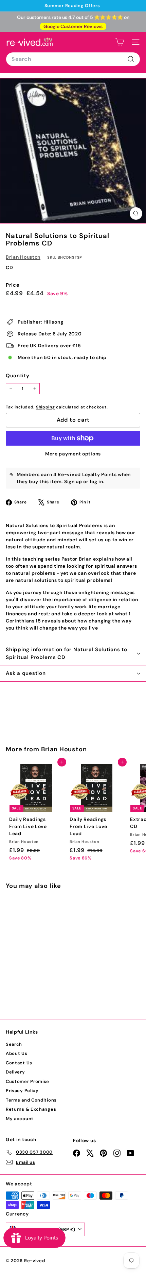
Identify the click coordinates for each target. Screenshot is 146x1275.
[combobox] (73, 59)
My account (20, 1118)
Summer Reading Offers (72, 5)
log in (96, 481)
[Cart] (120, 42)
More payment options (73, 454)
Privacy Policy (22, 1090)
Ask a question (26, 673)
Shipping (45, 407)
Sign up (73, 481)
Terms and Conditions (31, 1100)
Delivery (15, 1072)
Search (14, 1044)
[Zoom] (136, 213)
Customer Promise (27, 1081)
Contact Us (19, 1063)
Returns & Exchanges (31, 1109)
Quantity (18, 375)
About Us (17, 1053)
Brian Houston (23, 257)
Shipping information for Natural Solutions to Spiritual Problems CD (66, 653)
